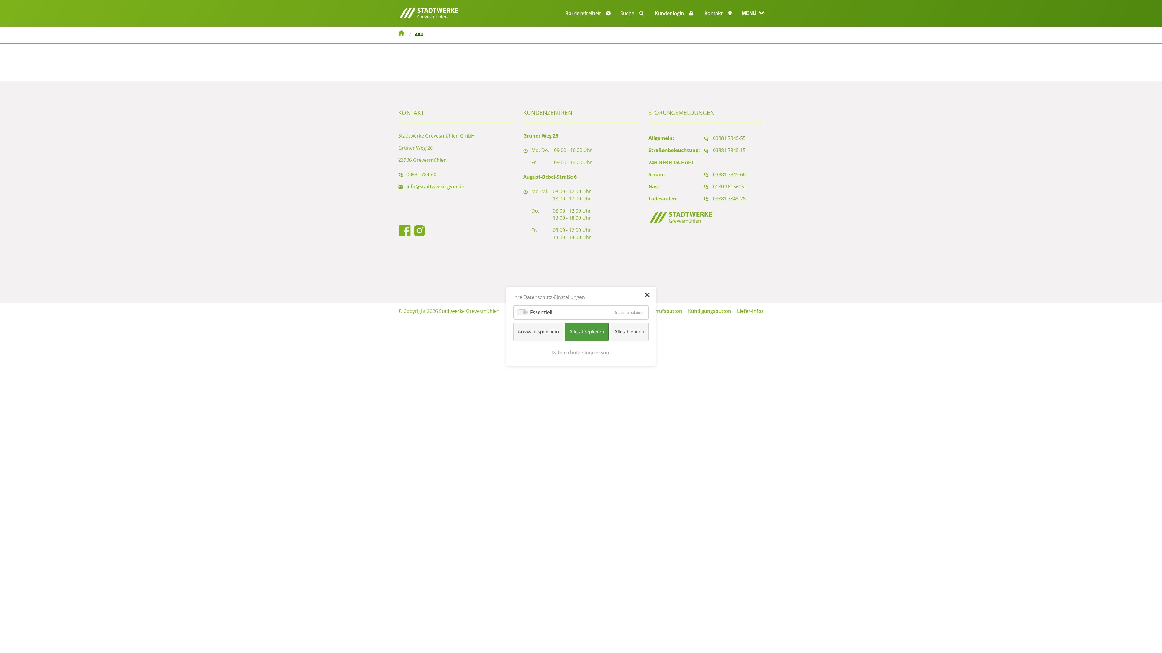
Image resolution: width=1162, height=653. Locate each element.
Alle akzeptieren (586, 332)
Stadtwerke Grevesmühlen (401, 33)
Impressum (597, 352)
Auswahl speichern (538, 332)
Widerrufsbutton (662, 311)
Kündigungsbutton (709, 311)
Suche (627, 13)
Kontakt (713, 13)
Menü (750, 13)
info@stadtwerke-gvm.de (435, 186)
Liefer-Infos (750, 311)
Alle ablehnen (629, 332)
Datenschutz (565, 352)
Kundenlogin (669, 13)
